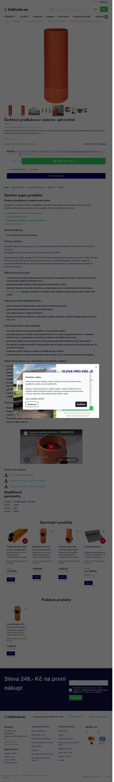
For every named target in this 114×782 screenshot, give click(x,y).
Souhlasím (81, 404)
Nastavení (31, 404)
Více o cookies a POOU (34, 398)
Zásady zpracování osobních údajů (77, 415)
